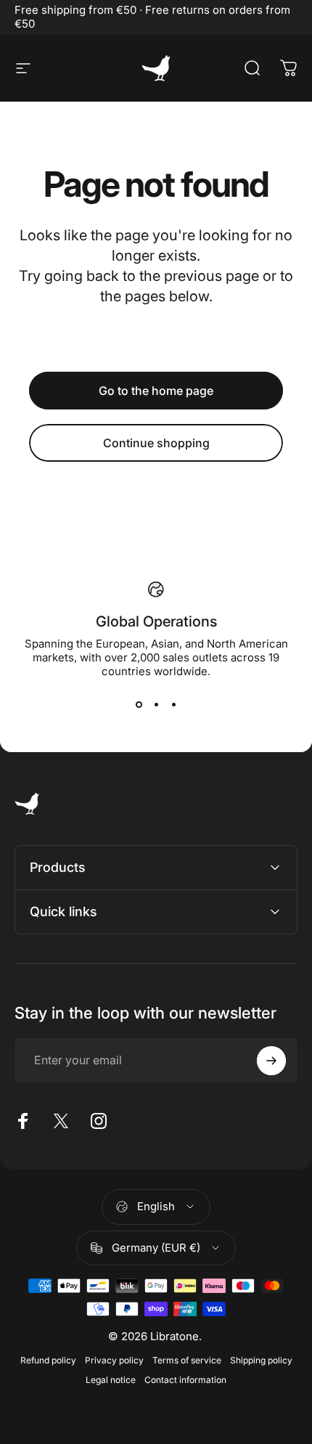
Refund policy (48, 1360)
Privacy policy (114, 1360)
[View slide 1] (138, 704)
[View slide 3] (173, 704)
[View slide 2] (156, 704)
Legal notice (111, 1379)
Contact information (185, 1379)
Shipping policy (261, 1360)
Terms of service (186, 1360)
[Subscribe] (271, 1060)
